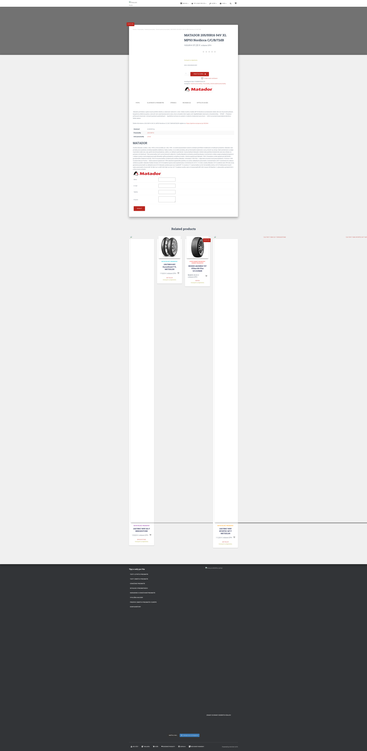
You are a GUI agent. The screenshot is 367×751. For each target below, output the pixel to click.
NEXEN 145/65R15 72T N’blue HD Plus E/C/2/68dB (197, 268)
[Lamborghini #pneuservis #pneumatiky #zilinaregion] (183, 579)
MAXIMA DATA (233, 747)
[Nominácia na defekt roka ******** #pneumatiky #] (172, 670)
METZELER (169, 277)
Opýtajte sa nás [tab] (202, 102)
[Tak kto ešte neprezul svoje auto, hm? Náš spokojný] (195, 635)
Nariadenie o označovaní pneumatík (142, 593)
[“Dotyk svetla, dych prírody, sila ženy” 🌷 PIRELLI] (172, 588)
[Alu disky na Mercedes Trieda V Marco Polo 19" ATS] (183, 622)
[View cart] (235, 3)
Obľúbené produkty (169, 746)
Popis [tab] (138, 102)
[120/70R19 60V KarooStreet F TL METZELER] (169, 247)
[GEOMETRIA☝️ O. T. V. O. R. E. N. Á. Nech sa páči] (183, 676)
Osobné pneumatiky (150, 29)
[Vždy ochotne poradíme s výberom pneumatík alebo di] (195, 697)
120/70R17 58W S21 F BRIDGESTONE (141, 529)
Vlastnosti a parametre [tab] (155, 102)
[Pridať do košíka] (150, 535)
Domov (135, 29)
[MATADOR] (198, 89)
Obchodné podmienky (197, 746)
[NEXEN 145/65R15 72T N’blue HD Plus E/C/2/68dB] (197, 247)
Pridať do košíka (199, 74)
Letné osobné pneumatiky (197, 261)
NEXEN (197, 280)
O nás (224, 3)
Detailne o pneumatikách (139, 588)
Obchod (185, 3)
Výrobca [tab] (173, 102)
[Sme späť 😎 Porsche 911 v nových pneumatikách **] (195, 586)
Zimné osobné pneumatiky (163, 29)
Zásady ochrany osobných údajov (218, 715)
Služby (214, 3)
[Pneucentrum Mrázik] (133, 3)
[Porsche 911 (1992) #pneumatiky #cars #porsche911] (172, 615)
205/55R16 (150, 133)
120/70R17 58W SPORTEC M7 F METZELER (225, 531)
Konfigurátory (135, 607)
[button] (205, 3)
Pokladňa (147, 746)
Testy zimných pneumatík (139, 579)
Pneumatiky (141, 29)
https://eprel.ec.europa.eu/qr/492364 (197, 123)
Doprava (183, 746)
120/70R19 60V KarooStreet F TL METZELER (169, 266)
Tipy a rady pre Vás (199, 3)
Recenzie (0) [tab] (187, 102)
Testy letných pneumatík (139, 574)
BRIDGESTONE (141, 539)
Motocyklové (138, 525)
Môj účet (135, 746)
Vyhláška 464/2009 (136, 597)
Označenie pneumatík (137, 583)
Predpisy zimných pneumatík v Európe (143, 602)
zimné (149, 136)
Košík (156, 746)
